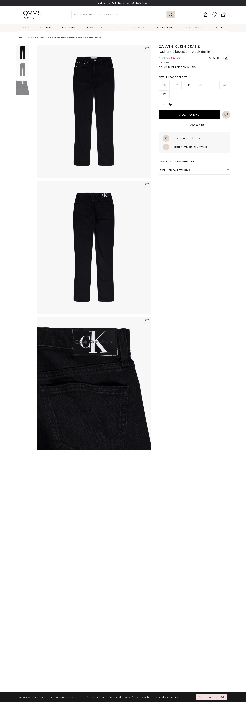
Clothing (69, 27)
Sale (219, 27)
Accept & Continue (212, 696)
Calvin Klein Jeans (35, 37)
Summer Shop (196, 27)
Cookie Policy (107, 696)
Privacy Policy (129, 696)
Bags (116, 27)
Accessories (166, 27)
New (26, 27)
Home (19, 37)
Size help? (166, 104)
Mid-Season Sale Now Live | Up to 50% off (123, 3)
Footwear (138, 27)
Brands (46, 27)
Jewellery (94, 27)
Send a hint (196, 125)
